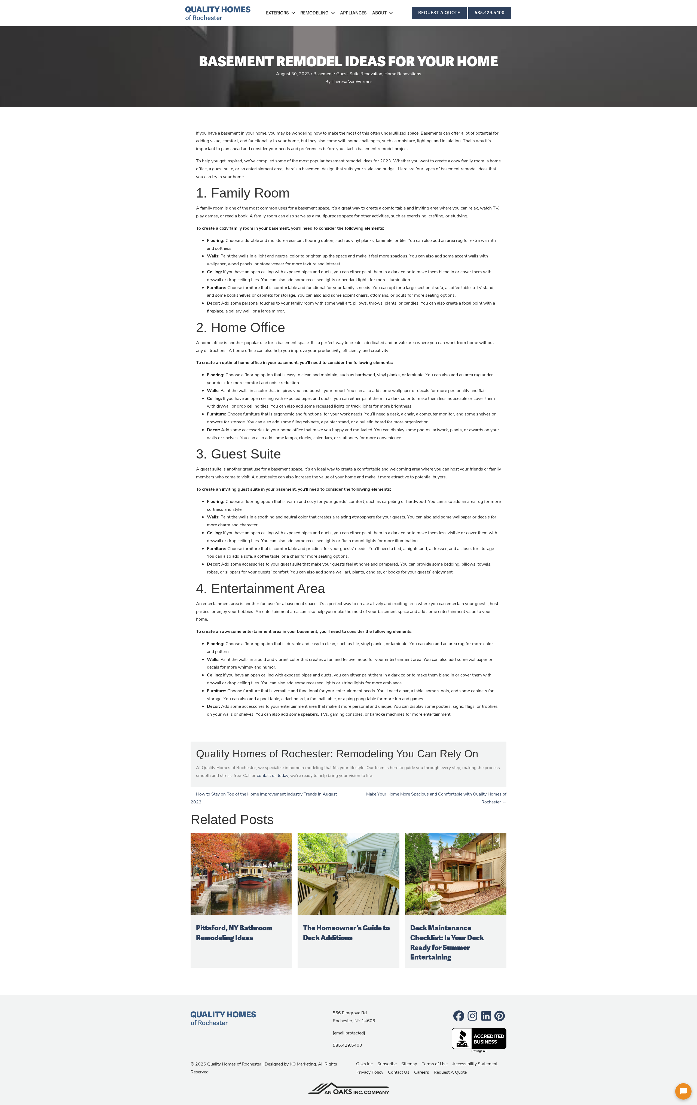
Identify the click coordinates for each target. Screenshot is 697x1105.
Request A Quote (450, 1072)
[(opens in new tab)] (348, 1087)
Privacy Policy (369, 1072)
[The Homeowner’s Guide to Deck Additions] (348, 873)
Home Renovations (402, 73)
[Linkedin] (486, 1015)
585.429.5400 (347, 1045)
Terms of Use (435, 1063)
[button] (683, 1091)
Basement (323, 73)
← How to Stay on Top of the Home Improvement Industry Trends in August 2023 (264, 798)
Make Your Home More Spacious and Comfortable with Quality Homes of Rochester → (436, 798)
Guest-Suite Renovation (359, 73)
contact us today (272, 775)
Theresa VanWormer (352, 81)
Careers (421, 1072)
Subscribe (387, 1063)
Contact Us (398, 1072)
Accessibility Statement (474, 1063)
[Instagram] (472, 1015)
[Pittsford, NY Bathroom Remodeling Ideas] (241, 873)
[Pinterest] (499, 1015)
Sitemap (409, 1063)
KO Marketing (303, 1064)
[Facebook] (459, 1015)
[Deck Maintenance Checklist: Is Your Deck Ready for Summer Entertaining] (455, 873)
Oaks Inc (364, 1063)
